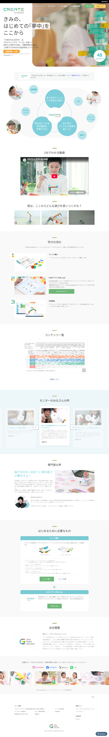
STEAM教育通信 (74, 6)
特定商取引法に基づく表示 (21, 714)
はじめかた (51, 6)
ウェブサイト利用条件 (20, 711)
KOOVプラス (75, 75)
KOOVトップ (100, 6)
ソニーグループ (79, 711)
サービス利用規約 (59, 708)
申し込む (89, 6)
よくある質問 (62, 6)
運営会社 (37, 714)
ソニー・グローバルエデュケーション (85, 708)
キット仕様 (62, 579)
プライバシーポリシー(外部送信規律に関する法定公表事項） (29, 708)
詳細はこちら (54, 379)
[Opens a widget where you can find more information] (101, 734)
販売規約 (57, 711)
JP (76, 719)
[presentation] (35, 427)
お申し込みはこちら (61, 291)
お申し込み (54, 606)
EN (78, 719)
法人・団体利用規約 (40, 711)
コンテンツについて (38, 6)
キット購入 (47, 579)
